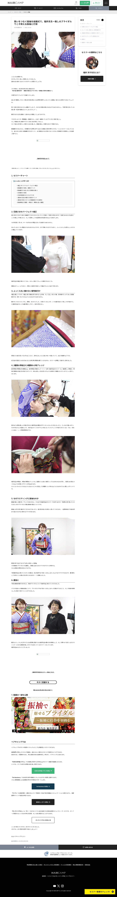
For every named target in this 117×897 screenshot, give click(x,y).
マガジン (100, 8)
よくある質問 (30, 847)
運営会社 (87, 865)
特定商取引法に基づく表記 (34, 865)
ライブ (19, 8)
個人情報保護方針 (78, 865)
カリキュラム (60, 8)
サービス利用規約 (66, 865)
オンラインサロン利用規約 (51, 865)
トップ (9, 12)
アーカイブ (39, 8)
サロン (80, 8)
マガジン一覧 (17, 12)
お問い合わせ (89, 847)
